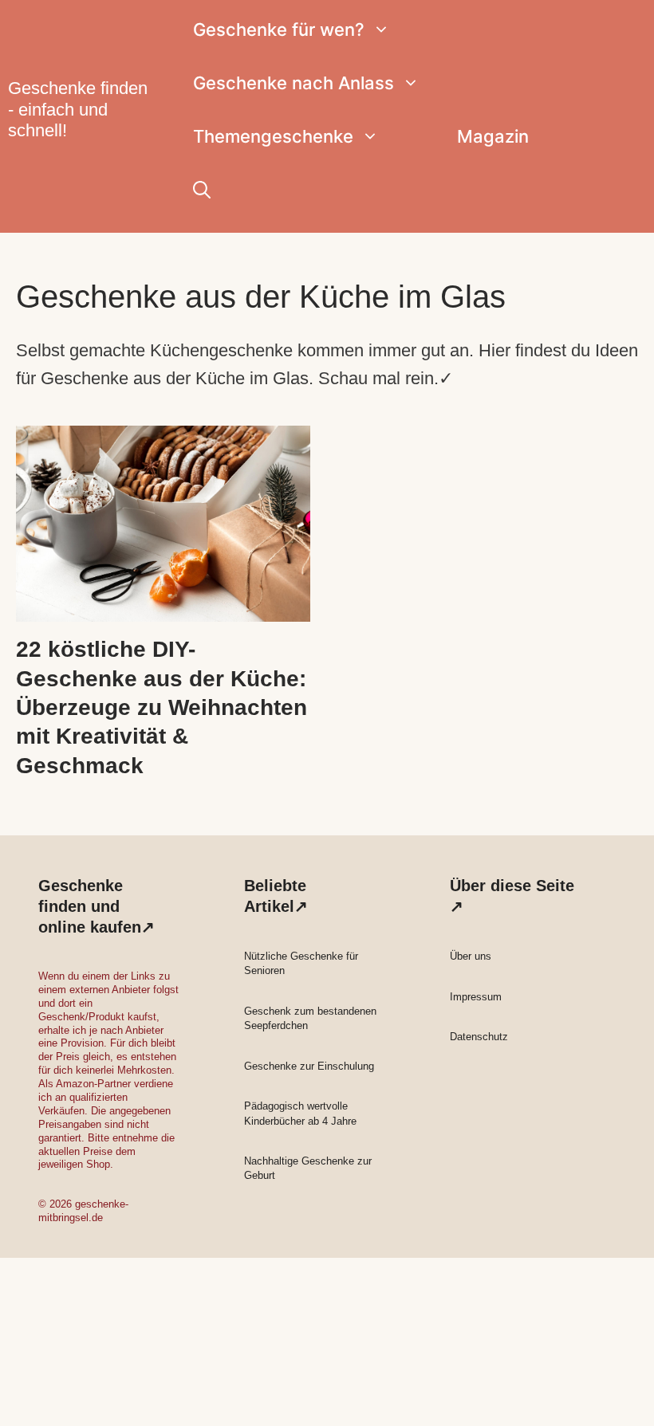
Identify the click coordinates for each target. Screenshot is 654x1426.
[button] (202, 190)
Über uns (470, 956)
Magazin (493, 136)
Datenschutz (479, 1037)
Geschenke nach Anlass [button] (293, 83)
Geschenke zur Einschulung (309, 1066)
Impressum (476, 997)
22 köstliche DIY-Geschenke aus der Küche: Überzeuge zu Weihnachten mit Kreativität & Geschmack (161, 707)
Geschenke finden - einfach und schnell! (78, 109)
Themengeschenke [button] (273, 136)
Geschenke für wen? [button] (278, 29)
